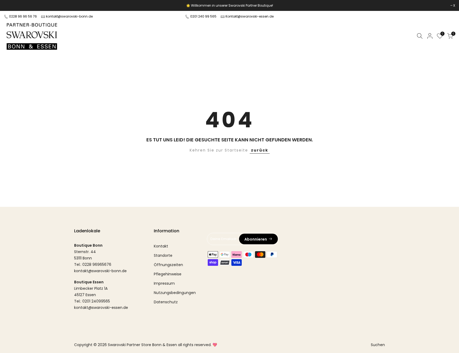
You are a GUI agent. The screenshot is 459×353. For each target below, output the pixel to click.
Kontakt (161, 246)
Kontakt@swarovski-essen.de (250, 16)
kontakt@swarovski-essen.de (101, 307)
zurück (259, 150)
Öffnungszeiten (168, 264)
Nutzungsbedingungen (175, 292)
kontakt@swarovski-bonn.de (69, 16)
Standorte (163, 255)
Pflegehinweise (167, 274)
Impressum (164, 283)
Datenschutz (166, 302)
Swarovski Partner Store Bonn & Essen (142, 344)
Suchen (378, 344)
